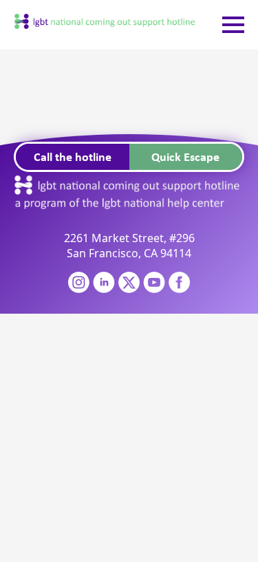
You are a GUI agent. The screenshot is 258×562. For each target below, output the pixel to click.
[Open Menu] (233, 25)
